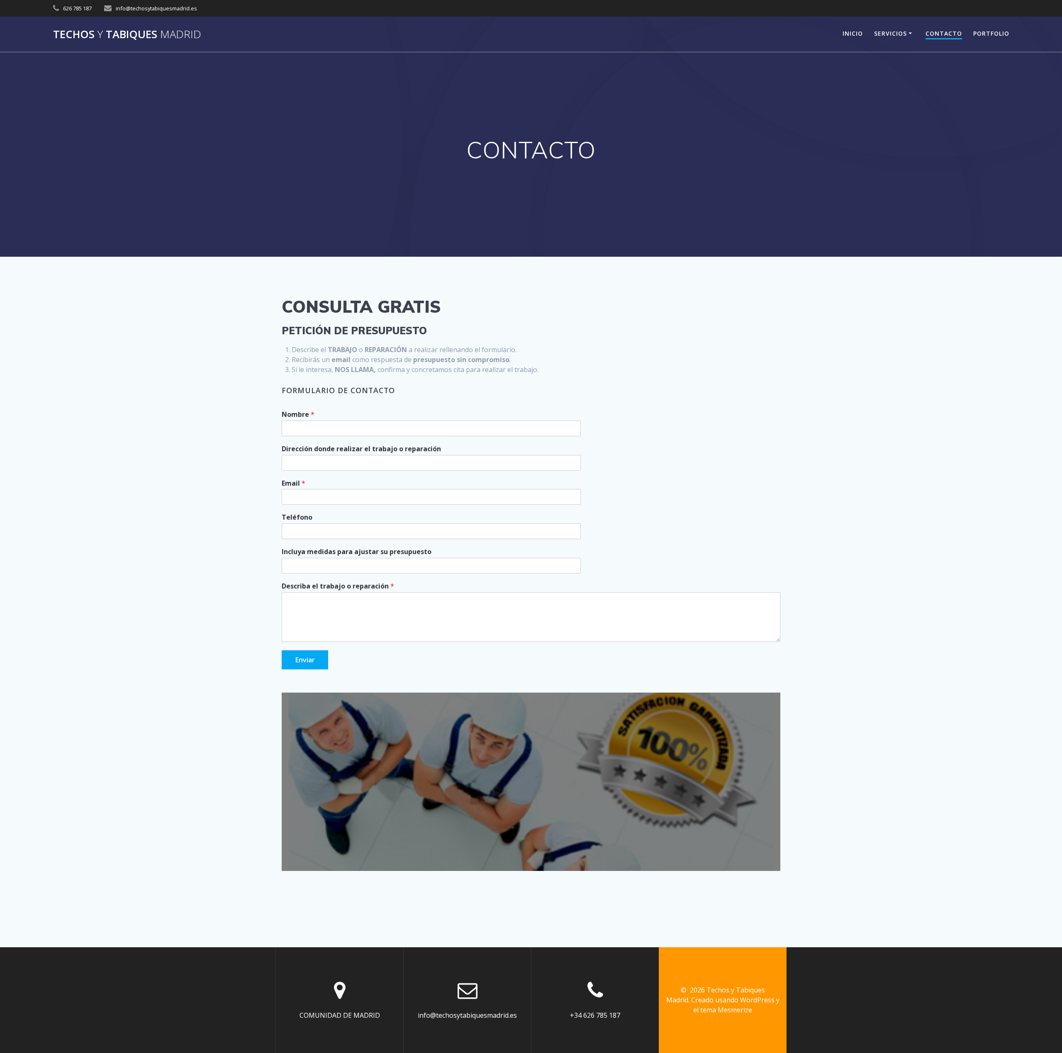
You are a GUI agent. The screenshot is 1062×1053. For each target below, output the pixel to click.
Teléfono (297, 517)
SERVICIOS (890, 33)
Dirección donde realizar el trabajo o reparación (361, 449)
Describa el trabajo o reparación (338, 586)
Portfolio (991, 33)
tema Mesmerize (726, 1009)
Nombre (298, 414)
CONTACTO (944, 33)
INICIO (853, 33)
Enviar (305, 659)
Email (293, 483)
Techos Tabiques (127, 34)
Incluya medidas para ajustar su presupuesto (356, 551)
